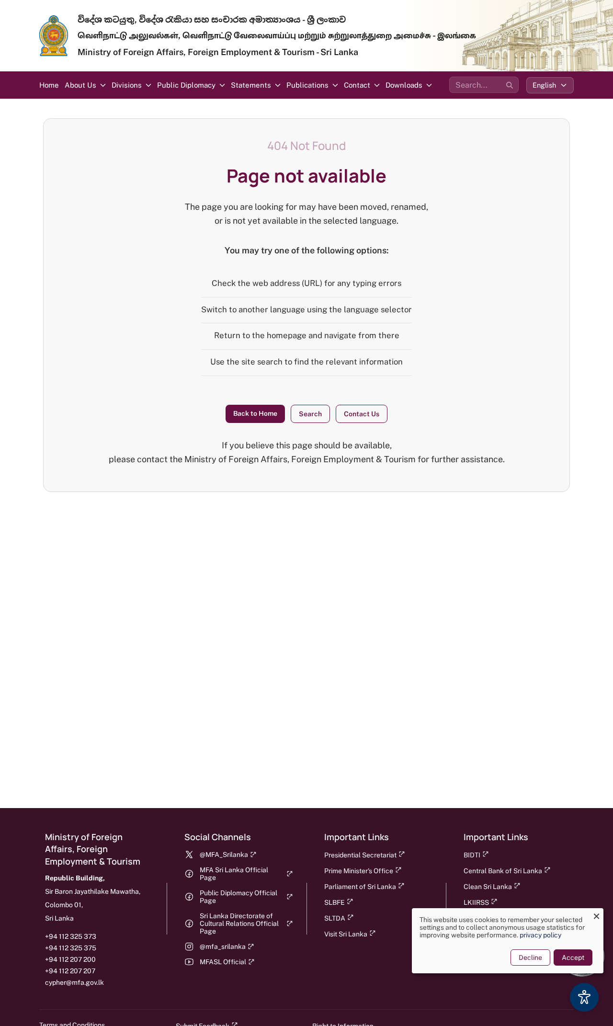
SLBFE (334, 902)
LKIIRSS (476, 902)
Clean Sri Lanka (488, 886)
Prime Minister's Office (358, 871)
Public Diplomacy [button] (186, 85)
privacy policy (540, 935)
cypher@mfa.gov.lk (74, 982)
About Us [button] (80, 85)
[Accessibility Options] (584, 997)
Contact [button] (357, 85)
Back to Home (255, 413)
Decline (530, 957)
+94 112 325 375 (70, 948)
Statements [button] (251, 85)
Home (49, 85)
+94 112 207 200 (70, 959)
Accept (573, 957)
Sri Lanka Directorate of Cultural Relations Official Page (239, 923)
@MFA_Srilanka (224, 854)
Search (310, 414)
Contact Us (361, 414)
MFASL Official (223, 962)
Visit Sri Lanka (345, 934)
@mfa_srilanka (223, 946)
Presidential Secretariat (360, 855)
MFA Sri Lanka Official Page (234, 873)
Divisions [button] (127, 85)
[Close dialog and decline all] (596, 914)
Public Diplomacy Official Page (238, 896)
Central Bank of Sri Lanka (503, 871)
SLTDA (334, 918)
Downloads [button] (404, 85)
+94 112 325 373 (70, 936)
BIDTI (472, 855)
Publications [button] (307, 85)
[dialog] (507, 940)
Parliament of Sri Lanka (360, 886)
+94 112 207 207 (70, 971)
